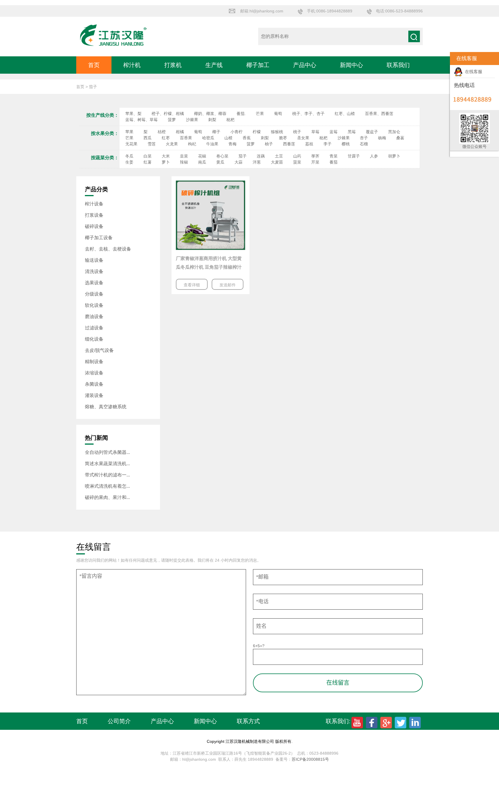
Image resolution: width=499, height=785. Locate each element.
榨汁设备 (94, 203)
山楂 (228, 138)
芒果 (260, 113)
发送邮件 (227, 285)
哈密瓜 (208, 138)
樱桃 (346, 144)
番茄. (241, 113)
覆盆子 (372, 131)
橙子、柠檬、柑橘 (168, 113)
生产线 (214, 65)
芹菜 (315, 162)
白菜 (148, 156)
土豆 (279, 156)
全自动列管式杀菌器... (107, 452)
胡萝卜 (394, 156)
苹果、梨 (133, 113)
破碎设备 (94, 226)
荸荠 (315, 156)
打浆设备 (94, 215)
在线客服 (472, 71)
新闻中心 (351, 65)
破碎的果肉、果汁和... (107, 497)
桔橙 (162, 131)
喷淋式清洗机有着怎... (107, 486)
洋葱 (257, 162)
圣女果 (303, 138)
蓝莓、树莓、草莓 (141, 119)
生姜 (129, 162)
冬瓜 (129, 156)
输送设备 (94, 260)
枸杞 (192, 144)
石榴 (364, 144)
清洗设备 (94, 271)
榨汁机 (132, 65)
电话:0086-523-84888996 (399, 11)
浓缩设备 (94, 372)
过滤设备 (94, 327)
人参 (374, 156)
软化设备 (94, 305)
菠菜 (297, 162)
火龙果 (172, 144)
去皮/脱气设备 (99, 350)
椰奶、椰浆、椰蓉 (210, 113)
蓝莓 (333, 131)
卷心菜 (222, 156)
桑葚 (400, 138)
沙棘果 (192, 119)
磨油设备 (94, 316)
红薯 (148, 162)
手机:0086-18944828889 (329, 11)
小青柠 (236, 131)
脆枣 (283, 138)
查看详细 (192, 285)
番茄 (333, 162)
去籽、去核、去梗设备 (108, 248)
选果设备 (94, 282)
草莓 (315, 131)
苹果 (129, 131)
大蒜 (238, 162)
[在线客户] (442, 58)
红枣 (166, 138)
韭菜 (184, 156)
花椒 (202, 156)
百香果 (186, 138)
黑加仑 (394, 131)
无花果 (131, 144)
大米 (166, 156)
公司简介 (119, 721)
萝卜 (166, 162)
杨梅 (382, 138)
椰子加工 (257, 65)
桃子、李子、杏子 (308, 113)
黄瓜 (220, 162)
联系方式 (248, 721)
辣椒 (184, 162)
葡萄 (278, 113)
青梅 (232, 144)
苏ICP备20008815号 (310, 759)
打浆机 (173, 65)
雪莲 (152, 144)
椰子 (216, 131)
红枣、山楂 (345, 113)
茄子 (243, 156)
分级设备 (94, 294)
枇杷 (230, 119)
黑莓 (352, 131)
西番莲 (289, 144)
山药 (297, 156)
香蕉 (247, 138)
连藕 (261, 156)
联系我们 (398, 65)
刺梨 (212, 119)
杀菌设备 (94, 384)
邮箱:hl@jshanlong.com (261, 11)
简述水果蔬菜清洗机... (107, 463)
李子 (327, 144)
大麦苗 (277, 162)
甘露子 (354, 156)
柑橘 (180, 131)
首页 (94, 65)
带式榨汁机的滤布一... (107, 474)
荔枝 (309, 144)
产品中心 (304, 65)
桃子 (297, 131)
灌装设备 (94, 395)
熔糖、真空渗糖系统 (105, 406)
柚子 (269, 144)
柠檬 (257, 131)
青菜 (333, 156)
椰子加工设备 (99, 237)
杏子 (364, 138)
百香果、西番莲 (379, 113)
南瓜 (202, 162)
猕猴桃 (277, 131)
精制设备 (94, 361)
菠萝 (172, 119)
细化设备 (94, 339)
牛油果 (212, 144)
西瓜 (148, 138)
